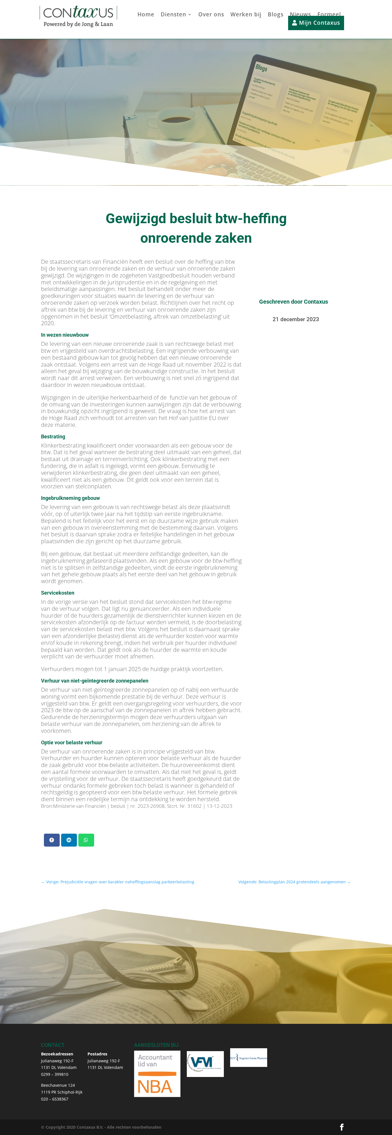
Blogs (276, 15)
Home (145, 15)
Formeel (329, 15)
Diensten (173, 15)
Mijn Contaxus (318, 23)
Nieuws (300, 15)
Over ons (211, 15)
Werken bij (245, 15)
